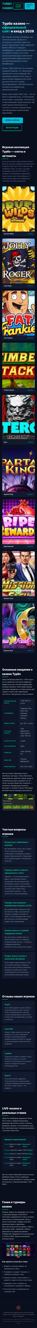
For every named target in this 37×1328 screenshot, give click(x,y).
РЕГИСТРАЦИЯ (12, 128)
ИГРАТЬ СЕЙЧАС (13, 120)
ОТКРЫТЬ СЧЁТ (30, 5)
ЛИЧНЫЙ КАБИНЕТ (18, 6)
